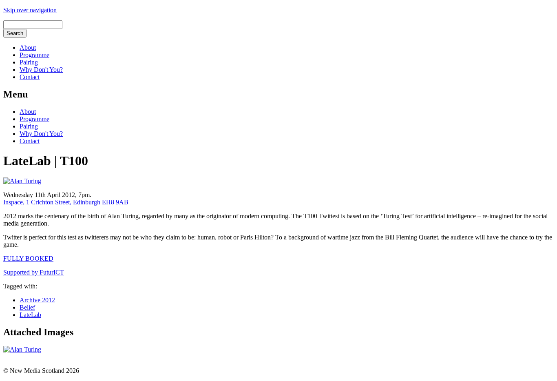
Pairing (29, 62)
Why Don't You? (41, 69)
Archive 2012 (37, 300)
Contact (30, 76)
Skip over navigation (30, 10)
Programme (34, 54)
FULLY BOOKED (28, 258)
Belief (27, 307)
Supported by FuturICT (33, 272)
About (28, 47)
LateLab (30, 314)
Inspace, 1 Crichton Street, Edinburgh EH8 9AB (65, 202)
